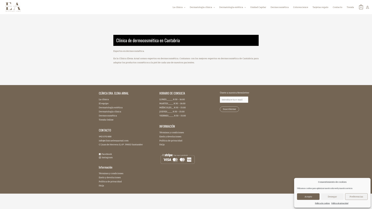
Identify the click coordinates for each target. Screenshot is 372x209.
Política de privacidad (339, 203)
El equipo (104, 103)
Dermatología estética (111, 107)
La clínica (104, 99)
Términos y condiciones (111, 173)
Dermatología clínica (110, 111)
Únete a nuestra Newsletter (234, 92)
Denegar (332, 196)
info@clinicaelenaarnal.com (113, 140)
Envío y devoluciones (110, 177)
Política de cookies (322, 203)
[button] (184, 7)
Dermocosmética (108, 115)
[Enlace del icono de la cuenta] (367, 7)
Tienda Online (106, 119)
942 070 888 (105, 136)
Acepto (308, 196)
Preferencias (356, 196)
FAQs (101, 185)
